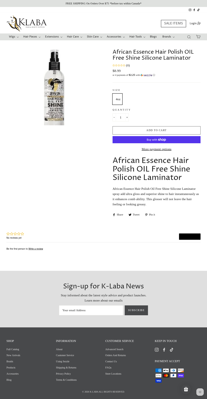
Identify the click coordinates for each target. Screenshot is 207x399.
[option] (103, 3)
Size (116, 90)
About (59, 349)
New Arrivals (13, 355)
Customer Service (65, 355)
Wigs (12, 36)
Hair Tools (135, 36)
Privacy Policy (63, 373)
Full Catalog (12, 349)
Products (10, 367)
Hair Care (73, 36)
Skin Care (93, 36)
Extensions (52, 36)
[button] (157, 75)
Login (196, 23)
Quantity (122, 109)
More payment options (156, 149)
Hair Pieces (30, 36)
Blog (8, 379)
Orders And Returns (115, 355)
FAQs (108, 367)
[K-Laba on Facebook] (164, 349)
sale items (173, 23)
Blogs (153, 36)
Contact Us (111, 361)
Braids (9, 361)
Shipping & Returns (66, 367)
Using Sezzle (62, 361)
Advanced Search (114, 349)
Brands (166, 36)
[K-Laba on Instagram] (157, 349)
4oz (118, 99)
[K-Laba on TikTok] (172, 349)
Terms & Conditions (66, 379)
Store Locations (113, 373)
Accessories (114, 36)
